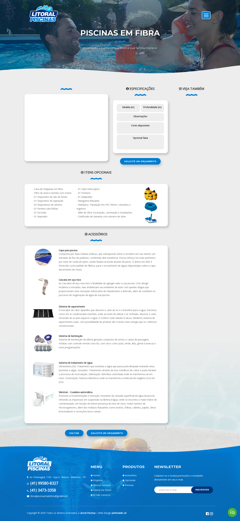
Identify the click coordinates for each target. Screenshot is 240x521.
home (96, 475)
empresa (98, 480)
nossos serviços (102, 485)
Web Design (112, 512)
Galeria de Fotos (102, 490)
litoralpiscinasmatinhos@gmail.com (49, 496)
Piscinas (129, 485)
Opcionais (130, 480)
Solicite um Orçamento (140, 161)
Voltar (74, 433)
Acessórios (130, 475)
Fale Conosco (102, 494)
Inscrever (202, 489)
